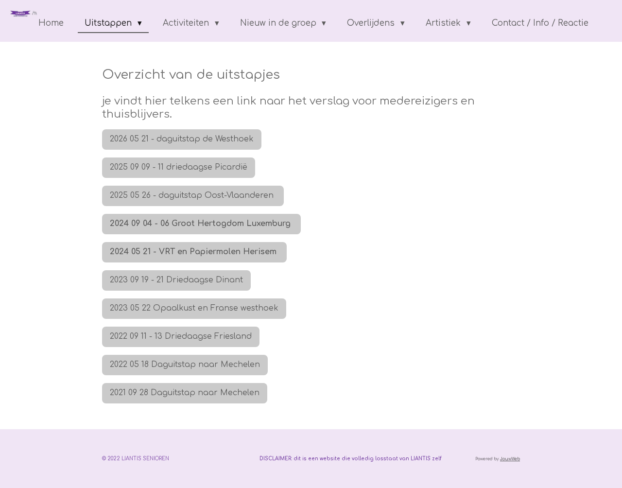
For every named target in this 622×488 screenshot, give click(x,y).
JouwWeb (510, 459)
